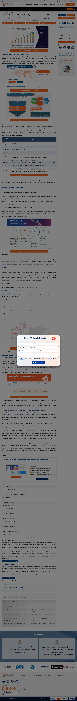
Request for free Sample (38, 362)
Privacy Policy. (50, 358)
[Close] (58, 336)
